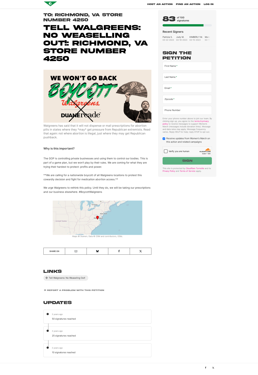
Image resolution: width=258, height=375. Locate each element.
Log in (208, 4)
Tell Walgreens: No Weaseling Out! (66, 277)
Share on (54, 251)
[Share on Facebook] (119, 251)
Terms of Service (187, 171)
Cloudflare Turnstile (195, 168)
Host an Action (159, 4)
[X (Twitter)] (213, 367)
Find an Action (188, 4)
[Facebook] (205, 367)
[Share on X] (140, 251)
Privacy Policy (169, 171)
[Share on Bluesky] (97, 251)
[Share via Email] (76, 251)
